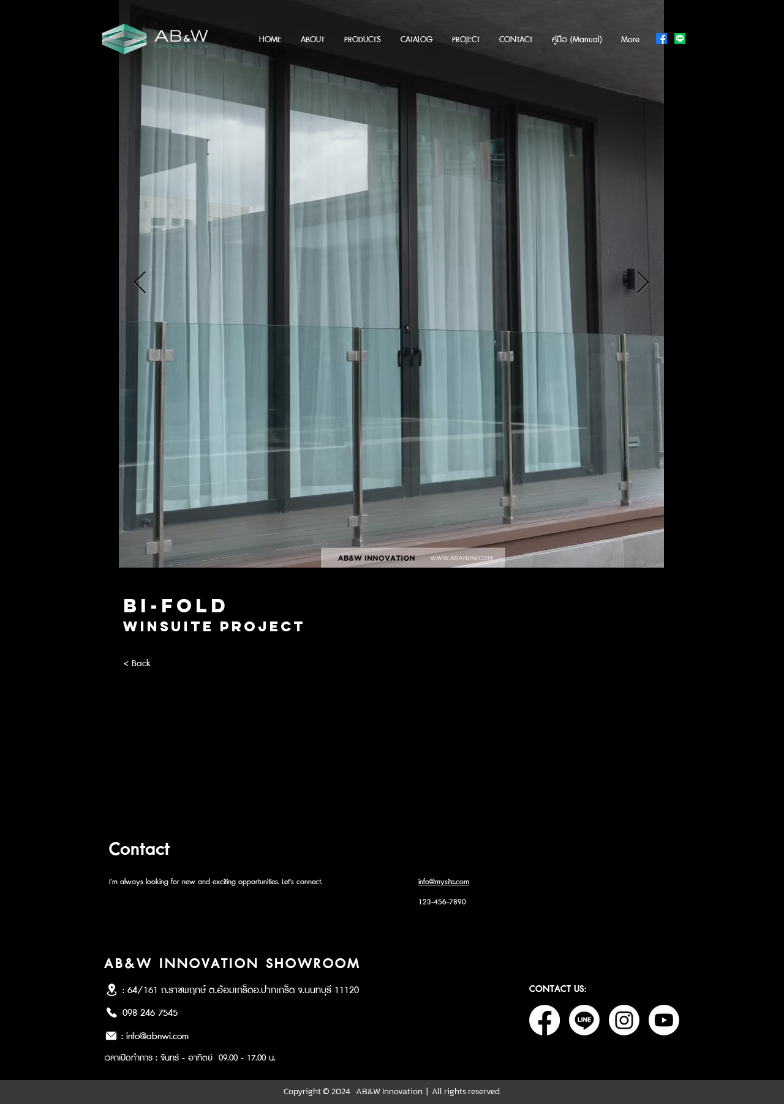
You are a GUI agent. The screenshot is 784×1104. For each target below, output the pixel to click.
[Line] (679, 38)
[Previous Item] (140, 283)
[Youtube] (664, 1020)
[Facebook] (661, 38)
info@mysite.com (443, 882)
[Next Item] (643, 283)
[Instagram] (624, 1020)
